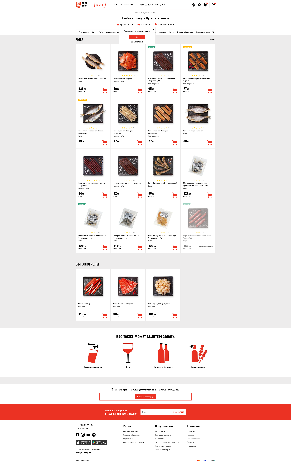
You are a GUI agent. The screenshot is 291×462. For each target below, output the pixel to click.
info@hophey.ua (83, 452)
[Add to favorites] (105, 90)
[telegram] (94, 435)
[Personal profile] (193, 5)
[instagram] (83, 435)
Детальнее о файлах (188, 459)
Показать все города (145, 397)
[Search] (199, 5)
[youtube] (88, 435)
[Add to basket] (105, 316)
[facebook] (77, 435)
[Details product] (93, 61)
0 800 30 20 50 (146, 5)
